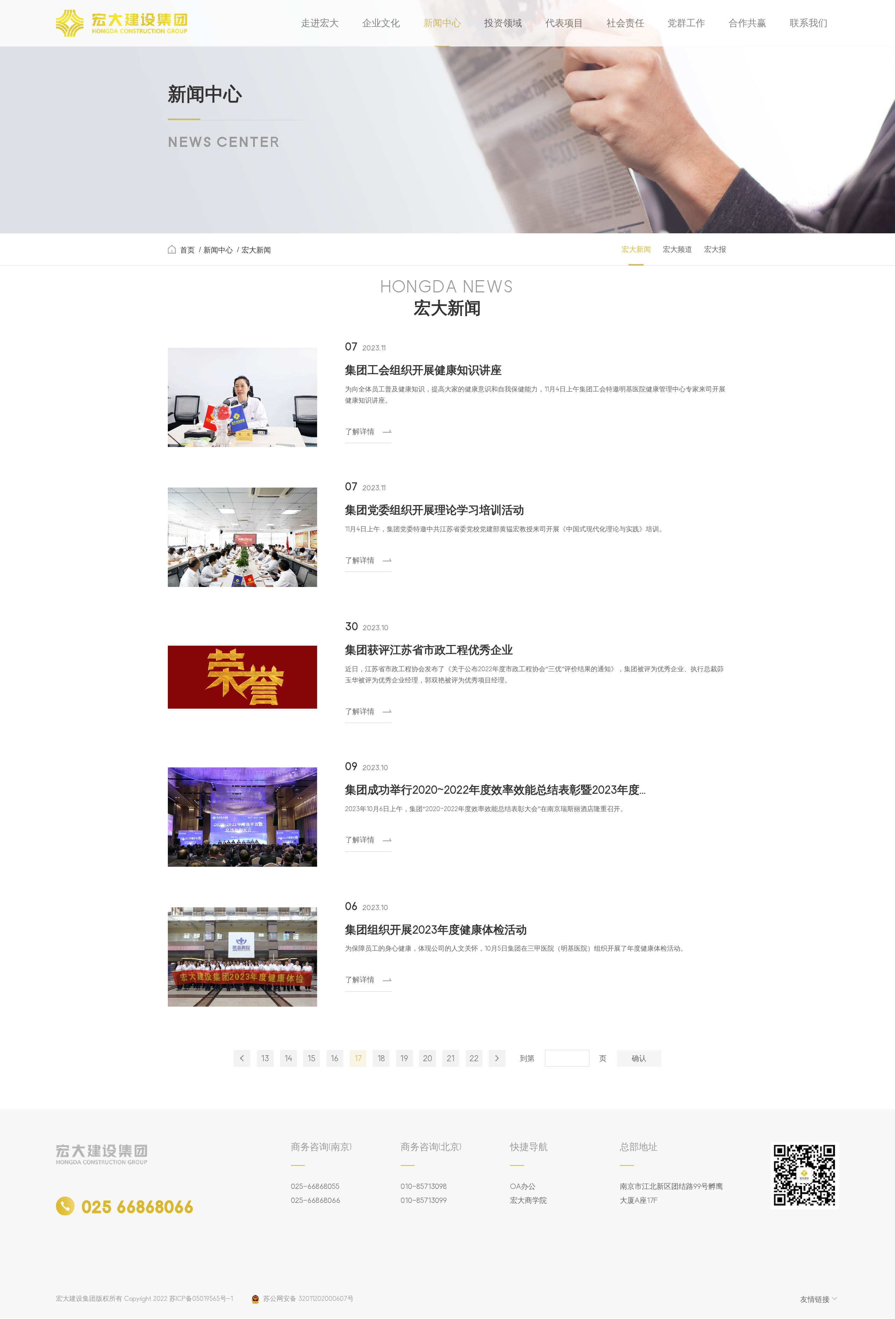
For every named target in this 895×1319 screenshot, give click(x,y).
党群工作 (686, 23)
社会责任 (625, 23)
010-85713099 (424, 1200)
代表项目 (564, 23)
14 (288, 1058)
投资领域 (503, 23)
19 (404, 1058)
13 (265, 1058)
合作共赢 (747, 23)
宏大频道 (677, 249)
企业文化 (381, 23)
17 (358, 1058)
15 (311, 1058)
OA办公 (523, 1186)
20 (427, 1058)
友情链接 (815, 1299)
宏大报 (715, 249)
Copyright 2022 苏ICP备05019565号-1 (178, 1298)
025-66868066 (315, 1200)
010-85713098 (424, 1186)
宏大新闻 (636, 249)
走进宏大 (320, 23)
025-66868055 (315, 1186)
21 (450, 1058)
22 (474, 1058)
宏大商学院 (528, 1200)
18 (381, 1058)
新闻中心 (442, 23)
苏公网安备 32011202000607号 (308, 1298)
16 (335, 1058)
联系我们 (809, 23)
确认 (639, 1058)
